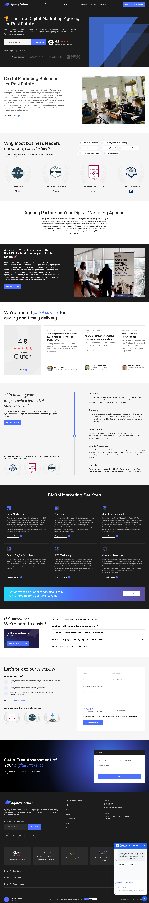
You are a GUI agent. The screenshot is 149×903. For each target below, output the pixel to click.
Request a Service (12, 287)
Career (68, 823)
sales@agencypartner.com (112, 807)
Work (57, 4)
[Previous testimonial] (138, 320)
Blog (68, 814)
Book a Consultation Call (134, 4)
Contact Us (102, 4)
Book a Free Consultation (18, 643)
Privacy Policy (115, 716)
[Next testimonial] (143, 320)
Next (119, 776)
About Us (73, 4)
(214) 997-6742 (108, 804)
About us (69, 805)
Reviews (93, 4)
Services (48, 4)
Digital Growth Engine (74, 801)
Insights (64, 4)
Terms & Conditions (138, 899)
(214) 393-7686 (19, 701)
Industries (84, 4)
